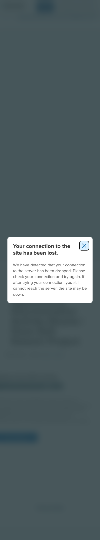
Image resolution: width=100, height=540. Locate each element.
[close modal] (84, 245)
